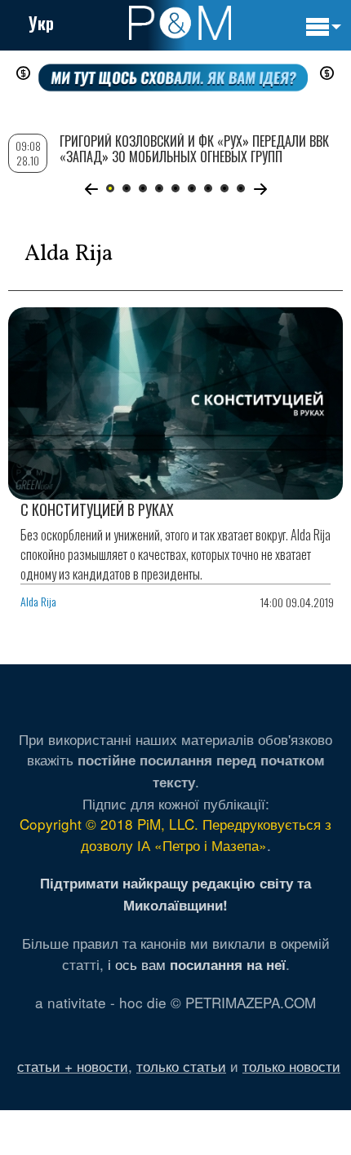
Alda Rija (38, 601)
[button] (91, 189)
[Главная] (180, 23)
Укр (41, 23)
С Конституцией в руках (97, 509)
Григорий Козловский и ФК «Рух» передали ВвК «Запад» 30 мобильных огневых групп (194, 148)
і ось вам (197, 964)
